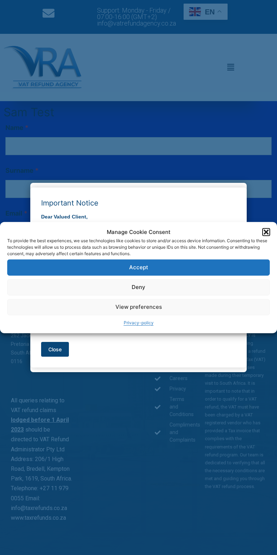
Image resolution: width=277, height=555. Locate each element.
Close (55, 349)
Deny (138, 287)
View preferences (138, 306)
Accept (138, 267)
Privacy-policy (139, 322)
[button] (266, 232)
